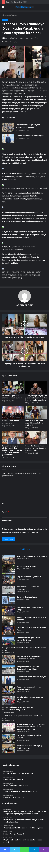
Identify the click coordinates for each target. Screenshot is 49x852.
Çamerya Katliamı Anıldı (27, 597)
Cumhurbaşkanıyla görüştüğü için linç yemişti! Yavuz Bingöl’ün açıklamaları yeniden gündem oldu (12, 450)
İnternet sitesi (7, 520)
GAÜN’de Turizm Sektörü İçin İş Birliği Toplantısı (29, 746)
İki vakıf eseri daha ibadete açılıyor (30, 136)
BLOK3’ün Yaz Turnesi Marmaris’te (10, 422)
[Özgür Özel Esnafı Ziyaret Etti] (8, 580)
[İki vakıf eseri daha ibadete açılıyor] (8, 138)
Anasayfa (7, 15)
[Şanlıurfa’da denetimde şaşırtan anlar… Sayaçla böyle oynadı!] (36, 437)
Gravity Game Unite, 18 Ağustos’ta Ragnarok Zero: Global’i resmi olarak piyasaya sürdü (31, 726)
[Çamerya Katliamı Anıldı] (8, 600)
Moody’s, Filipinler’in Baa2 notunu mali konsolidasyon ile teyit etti (18, 708)
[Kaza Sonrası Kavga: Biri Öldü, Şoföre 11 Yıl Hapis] (8, 641)
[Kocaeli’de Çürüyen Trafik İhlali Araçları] (8, 738)
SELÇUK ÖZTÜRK (11, 38)
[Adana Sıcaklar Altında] (8, 569)
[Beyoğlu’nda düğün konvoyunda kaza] (8, 700)
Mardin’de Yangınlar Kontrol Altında (32, 556)
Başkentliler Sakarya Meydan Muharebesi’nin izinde (29, 657)
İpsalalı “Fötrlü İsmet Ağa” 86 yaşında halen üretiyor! (34, 423)
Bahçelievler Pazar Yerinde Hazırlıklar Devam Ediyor (28, 667)
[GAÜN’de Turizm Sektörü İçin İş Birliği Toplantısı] (8, 748)
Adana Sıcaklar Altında (26, 566)
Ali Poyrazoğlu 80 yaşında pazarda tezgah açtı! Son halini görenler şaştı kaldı (36, 398)
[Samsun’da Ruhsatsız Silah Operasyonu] (8, 590)
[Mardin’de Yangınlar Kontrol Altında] (8, 559)
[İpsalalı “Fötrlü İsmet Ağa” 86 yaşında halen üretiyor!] (36, 412)
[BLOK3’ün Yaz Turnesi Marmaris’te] (13, 412)
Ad (3, 503)
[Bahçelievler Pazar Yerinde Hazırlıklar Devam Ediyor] (8, 669)
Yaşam (14, 15)
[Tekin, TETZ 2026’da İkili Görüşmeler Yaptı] (8, 630)
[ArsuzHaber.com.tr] (24, 7)
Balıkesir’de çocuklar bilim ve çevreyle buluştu (12, 397)
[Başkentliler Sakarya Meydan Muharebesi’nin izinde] (8, 127)
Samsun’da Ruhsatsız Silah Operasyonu (19, 2)
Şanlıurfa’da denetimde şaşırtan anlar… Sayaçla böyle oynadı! (35, 448)
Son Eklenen (24, 549)
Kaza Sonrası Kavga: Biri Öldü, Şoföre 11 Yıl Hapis (29, 639)
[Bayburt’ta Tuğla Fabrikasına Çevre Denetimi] (8, 620)
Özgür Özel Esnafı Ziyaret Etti (29, 577)
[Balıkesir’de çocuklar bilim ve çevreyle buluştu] (13, 387)
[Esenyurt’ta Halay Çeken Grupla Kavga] (8, 610)
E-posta (5, 512)
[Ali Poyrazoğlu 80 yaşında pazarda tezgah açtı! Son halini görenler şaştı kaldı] (36, 387)
